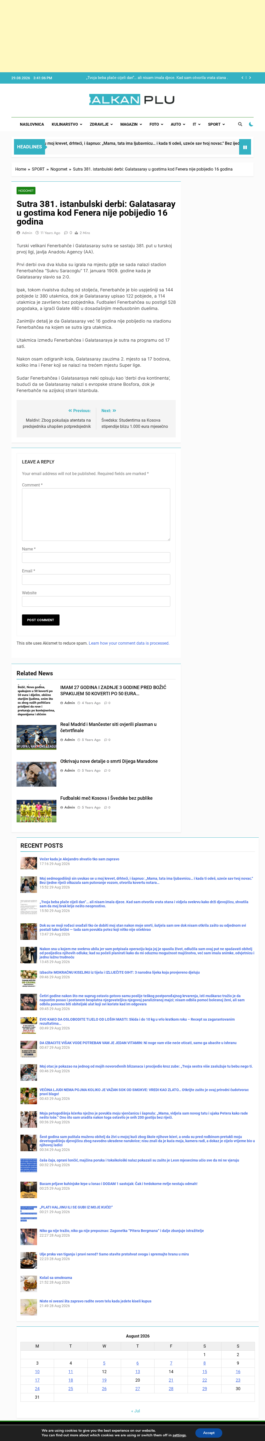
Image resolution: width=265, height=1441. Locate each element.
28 (171, 1388)
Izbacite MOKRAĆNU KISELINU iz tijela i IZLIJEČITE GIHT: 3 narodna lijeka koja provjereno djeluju (120, 972)
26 (104, 1388)
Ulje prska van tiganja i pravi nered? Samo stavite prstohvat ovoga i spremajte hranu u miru (114, 1254)
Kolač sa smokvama (56, 1278)
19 (104, 1380)
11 (70, 1371)
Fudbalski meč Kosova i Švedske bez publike (106, 798)
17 (37, 1380)
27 (137, 1388)
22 (204, 1380)
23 (238, 1380)
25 (70, 1388)
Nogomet (26, 190)
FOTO (154, 124)
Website (29, 592)
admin (27, 232)
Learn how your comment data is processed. (129, 643)
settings (179, 1435)
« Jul (135, 1410)
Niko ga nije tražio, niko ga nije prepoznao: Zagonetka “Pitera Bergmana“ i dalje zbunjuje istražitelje (122, 1231)
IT (194, 124)
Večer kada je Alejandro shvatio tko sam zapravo (79, 859)
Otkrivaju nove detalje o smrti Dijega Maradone (109, 761)
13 (137, 1371)
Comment (32, 485)
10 (37, 1371)
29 (204, 1388)
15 (204, 1371)
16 (238, 1371)
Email (28, 571)
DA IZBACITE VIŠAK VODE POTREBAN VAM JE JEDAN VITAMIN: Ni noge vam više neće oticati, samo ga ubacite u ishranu (138, 1043)
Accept (209, 1432)
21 (171, 1380)
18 (70, 1380)
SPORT (214, 124)
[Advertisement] (132, 36)
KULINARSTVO (65, 124)
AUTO (176, 124)
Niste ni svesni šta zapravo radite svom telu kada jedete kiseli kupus (95, 1301)
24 (37, 1388)
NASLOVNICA (32, 124)
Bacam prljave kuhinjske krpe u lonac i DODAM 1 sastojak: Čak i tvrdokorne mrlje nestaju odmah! (118, 1184)
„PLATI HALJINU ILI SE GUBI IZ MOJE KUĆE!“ (76, 1207)
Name (29, 549)
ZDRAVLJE (99, 124)
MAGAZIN (129, 124)
